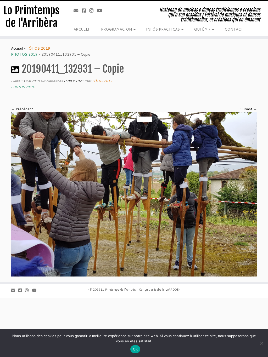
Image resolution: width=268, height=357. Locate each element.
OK (135, 349)
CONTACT (234, 29)
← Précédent (22, 109)
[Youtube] (101, 10)
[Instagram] (93, 10)
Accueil (17, 48)
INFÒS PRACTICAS (163, 29)
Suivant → (248, 109)
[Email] (78, 10)
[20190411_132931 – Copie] (134, 194)
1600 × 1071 (73, 81)
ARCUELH (82, 29)
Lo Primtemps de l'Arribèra (31, 16)
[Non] (261, 343)
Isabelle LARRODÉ (166, 289)
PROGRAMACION (117, 29)
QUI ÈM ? (202, 29)
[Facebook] (85, 10)
